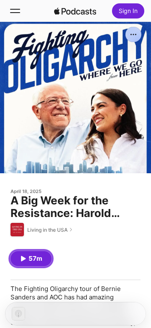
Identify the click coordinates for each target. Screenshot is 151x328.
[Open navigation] (15, 11)
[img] (75, 11)
